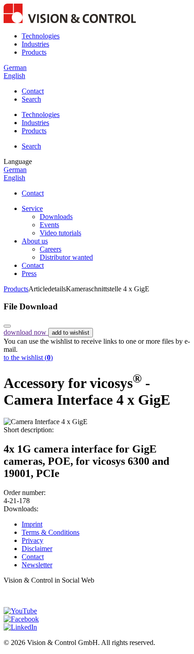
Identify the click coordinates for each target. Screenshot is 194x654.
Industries (35, 44)
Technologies (41, 36)
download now (26, 332)
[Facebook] (21, 619)
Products (34, 52)
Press (29, 273)
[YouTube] (20, 611)
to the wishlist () (28, 357)
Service (32, 208)
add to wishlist (70, 332)
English (14, 75)
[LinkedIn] (20, 627)
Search (31, 99)
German (15, 67)
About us (35, 241)
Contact (33, 91)
